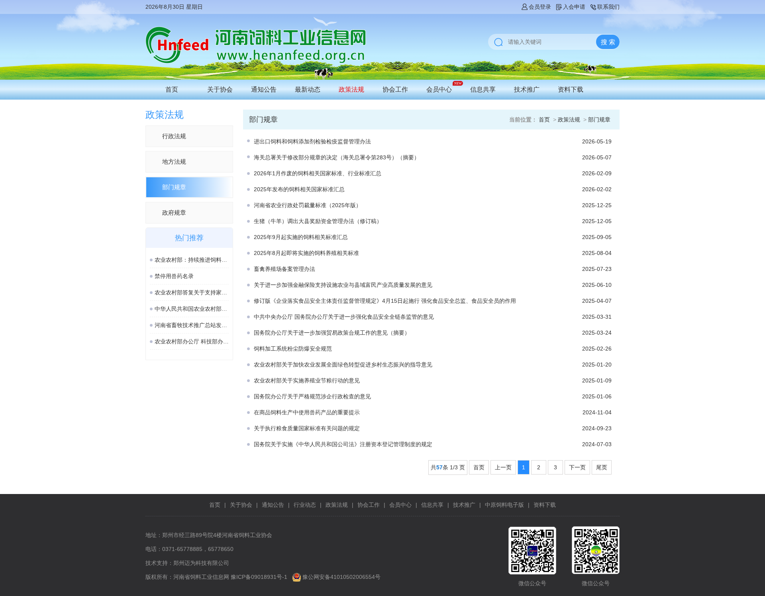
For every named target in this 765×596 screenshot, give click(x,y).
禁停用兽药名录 (174, 276)
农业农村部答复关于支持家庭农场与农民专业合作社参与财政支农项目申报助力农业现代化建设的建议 (192, 292)
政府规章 (174, 212)
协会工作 (395, 89)
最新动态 (307, 89)
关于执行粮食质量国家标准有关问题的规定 (307, 428)
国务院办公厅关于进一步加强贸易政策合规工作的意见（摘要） (332, 332)
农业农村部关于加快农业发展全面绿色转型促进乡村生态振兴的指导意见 (343, 364)
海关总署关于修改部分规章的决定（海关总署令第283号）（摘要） (337, 157)
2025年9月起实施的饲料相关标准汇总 (301, 237)
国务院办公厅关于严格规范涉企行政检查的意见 (312, 396)
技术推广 (526, 89)
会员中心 (439, 89)
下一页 (577, 467)
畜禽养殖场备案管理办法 (284, 269)
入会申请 (574, 7)
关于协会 (220, 89)
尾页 (601, 467)
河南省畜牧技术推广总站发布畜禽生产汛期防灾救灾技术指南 (192, 325)
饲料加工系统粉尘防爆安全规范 (293, 348)
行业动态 (305, 505)
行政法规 (174, 136)
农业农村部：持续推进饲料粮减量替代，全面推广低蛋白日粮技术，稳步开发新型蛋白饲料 (192, 260)
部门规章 (174, 187)
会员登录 (540, 7)
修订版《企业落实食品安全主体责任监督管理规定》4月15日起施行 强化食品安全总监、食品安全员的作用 (385, 301)
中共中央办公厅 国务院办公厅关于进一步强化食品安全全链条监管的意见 (344, 317)
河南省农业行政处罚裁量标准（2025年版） (307, 205)
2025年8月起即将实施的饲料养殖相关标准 (306, 253)
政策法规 (351, 89)
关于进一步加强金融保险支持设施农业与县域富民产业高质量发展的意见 (343, 285)
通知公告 (264, 89)
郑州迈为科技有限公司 (201, 563)
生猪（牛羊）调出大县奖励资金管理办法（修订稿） (319, 221)
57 (439, 467)
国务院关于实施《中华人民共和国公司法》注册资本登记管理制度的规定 (343, 444)
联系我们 (608, 7)
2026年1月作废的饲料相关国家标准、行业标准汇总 (317, 173)
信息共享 (483, 89)
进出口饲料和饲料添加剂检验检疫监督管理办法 (312, 141)
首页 (171, 89)
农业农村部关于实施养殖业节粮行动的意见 (307, 380)
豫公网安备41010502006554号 (341, 577)
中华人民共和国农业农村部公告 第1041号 (192, 309)
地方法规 (174, 161)
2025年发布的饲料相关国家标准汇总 (299, 189)
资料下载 (570, 89)
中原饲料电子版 (504, 505)
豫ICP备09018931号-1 (259, 577)
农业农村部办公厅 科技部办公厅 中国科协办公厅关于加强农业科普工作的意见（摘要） (192, 341)
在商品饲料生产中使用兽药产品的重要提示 (307, 412)
